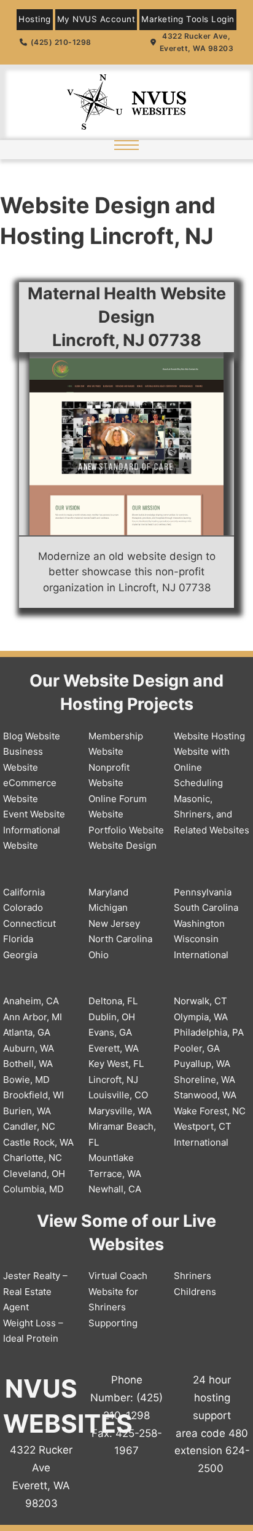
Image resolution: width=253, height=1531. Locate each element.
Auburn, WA (28, 1048)
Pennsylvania (203, 892)
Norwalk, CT (200, 1001)
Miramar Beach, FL (122, 1134)
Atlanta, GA (26, 1032)
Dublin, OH (111, 1017)
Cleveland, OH (34, 1173)
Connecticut (29, 923)
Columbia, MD (33, 1189)
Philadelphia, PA (209, 1032)
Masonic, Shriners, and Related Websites (211, 814)
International (201, 955)
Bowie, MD (26, 1079)
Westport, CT (203, 1126)
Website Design (122, 845)
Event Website (34, 814)
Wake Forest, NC (210, 1111)
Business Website (23, 759)
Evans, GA (110, 1032)
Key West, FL (116, 1063)
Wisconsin (196, 939)
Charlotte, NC (32, 1157)
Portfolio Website (126, 830)
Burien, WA (27, 1111)
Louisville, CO (118, 1095)
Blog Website (31, 736)
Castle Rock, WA (38, 1142)
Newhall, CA (114, 1189)
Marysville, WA (120, 1111)
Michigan (108, 907)
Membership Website (115, 744)
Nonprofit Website (109, 775)
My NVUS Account (96, 19)
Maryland (108, 892)
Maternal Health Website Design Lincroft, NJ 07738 (127, 316)
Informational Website (31, 838)
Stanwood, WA (205, 1095)
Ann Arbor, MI (32, 1017)
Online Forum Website (117, 807)
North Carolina (120, 939)
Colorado (23, 907)
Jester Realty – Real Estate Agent (35, 1291)
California (24, 892)
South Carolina (206, 907)
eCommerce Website (29, 791)
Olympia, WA (201, 1017)
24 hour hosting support (212, 1398)
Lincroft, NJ (113, 1079)
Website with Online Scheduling (202, 767)
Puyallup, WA (202, 1063)
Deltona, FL (113, 1001)
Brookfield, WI (33, 1095)
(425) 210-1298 (61, 42)
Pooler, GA (197, 1048)
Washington (199, 923)
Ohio (98, 955)
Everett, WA (113, 1048)
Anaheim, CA (31, 1001)
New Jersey (114, 923)
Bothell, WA (28, 1063)
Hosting (34, 19)
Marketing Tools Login (188, 19)
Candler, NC (29, 1126)
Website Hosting (209, 736)
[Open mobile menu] (126, 145)
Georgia (20, 955)
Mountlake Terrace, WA (114, 1165)
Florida (18, 939)
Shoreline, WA (204, 1079)
